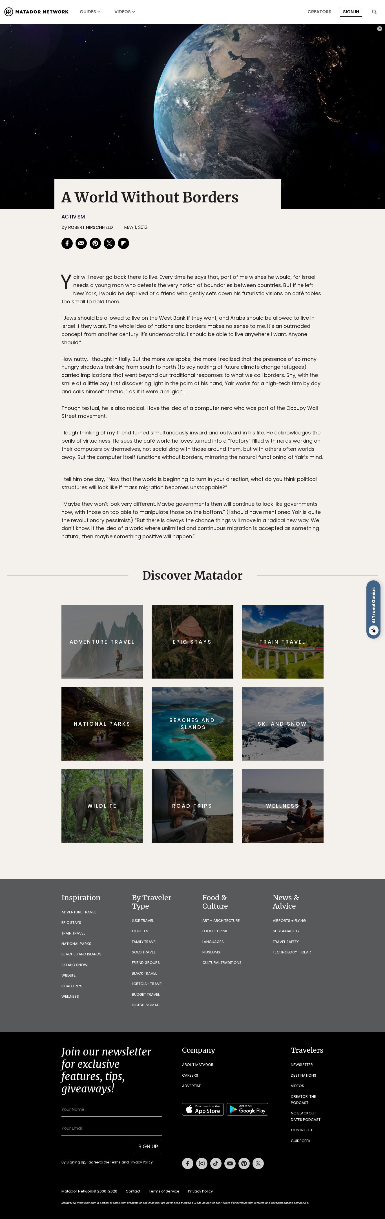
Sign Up (248, 633)
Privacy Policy (226, 647)
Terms (200, 647)
